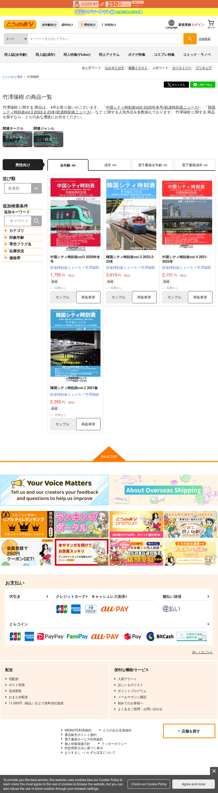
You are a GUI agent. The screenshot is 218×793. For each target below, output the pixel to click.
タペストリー (181, 67)
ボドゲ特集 (136, 54)
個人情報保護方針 (77, 743)
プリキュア (204, 67)
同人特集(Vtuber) (77, 54)
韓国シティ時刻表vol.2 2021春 (74, 387)
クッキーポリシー (114, 743)
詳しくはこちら (202, 652)
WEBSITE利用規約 (78, 730)
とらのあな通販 (12, 76)
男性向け (90, 24)
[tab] (110, 165)
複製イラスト (138, 67)
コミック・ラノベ (197, 54)
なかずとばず (114, 67)
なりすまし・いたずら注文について (90, 752)
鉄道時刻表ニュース (181, 107)
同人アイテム (109, 54)
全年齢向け (49, 24)
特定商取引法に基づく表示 (84, 747)
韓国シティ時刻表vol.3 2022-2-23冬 (130, 259)
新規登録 (184, 24)
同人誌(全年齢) (15, 54)
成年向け (67, 24)
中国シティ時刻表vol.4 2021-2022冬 (184, 259)
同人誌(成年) (45, 54)
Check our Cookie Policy (149, 784)
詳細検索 (205, 38)
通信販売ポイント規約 (81, 734)
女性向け (110, 24)
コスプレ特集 (164, 54)
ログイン (198, 24)
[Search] (36, 221)
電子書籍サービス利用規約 (84, 739)
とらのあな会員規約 (117, 730)
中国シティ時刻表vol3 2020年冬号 (134, 107)
